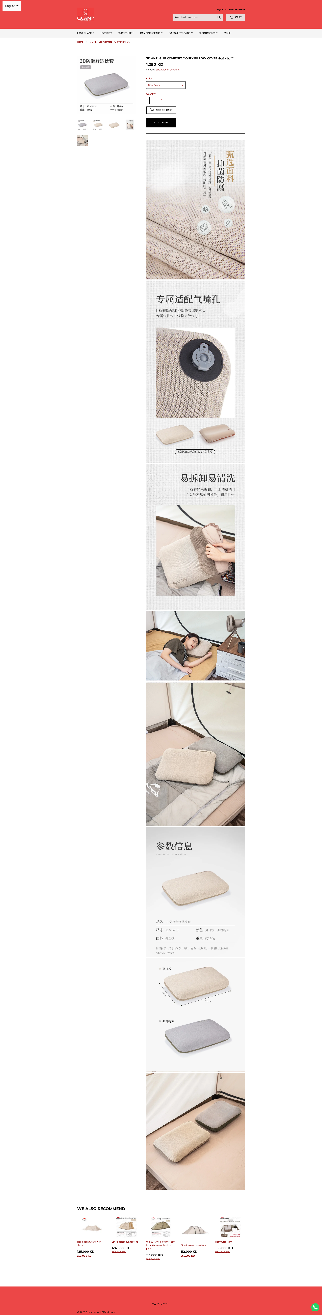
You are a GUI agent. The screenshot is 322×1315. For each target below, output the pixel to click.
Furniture (125, 33)
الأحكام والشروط (160, 1303)
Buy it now (161, 122)
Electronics (207, 33)
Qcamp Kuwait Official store (100, 1312)
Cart (237, 17)
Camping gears (150, 33)
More (227, 33)
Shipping (150, 69)
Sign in (220, 9)
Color (149, 78)
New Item (106, 33)
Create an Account (236, 9)
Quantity (151, 93)
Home (80, 41)
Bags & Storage (180, 33)
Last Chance (85, 33)
